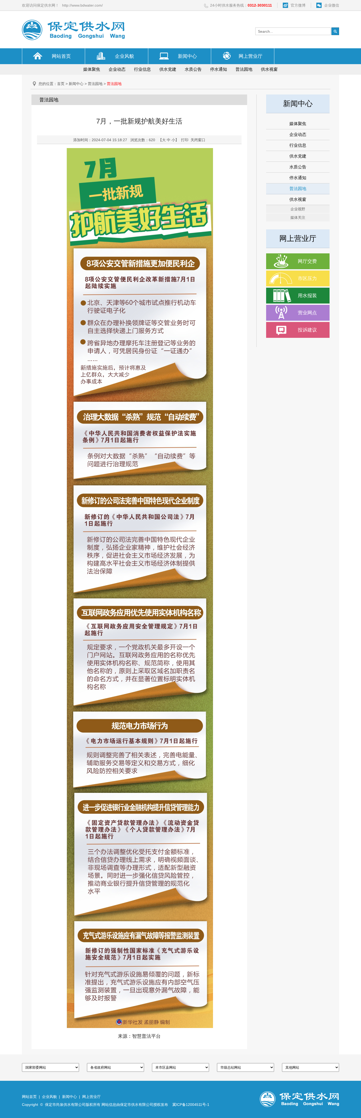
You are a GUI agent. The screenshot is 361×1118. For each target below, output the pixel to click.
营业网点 (307, 312)
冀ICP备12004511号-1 (190, 1104)
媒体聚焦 (91, 69)
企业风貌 (124, 56)
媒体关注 (297, 217)
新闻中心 (187, 56)
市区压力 (307, 278)
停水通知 (218, 69)
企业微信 (331, 5)
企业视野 (297, 209)
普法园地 (243, 69)
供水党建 (167, 69)
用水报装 (307, 295)
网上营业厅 (250, 56)
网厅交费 (307, 261)
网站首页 (61, 56)
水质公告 (193, 69)
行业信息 (142, 69)
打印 (184, 140)
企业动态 (117, 69)
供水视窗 (269, 69)
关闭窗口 (198, 140)
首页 (60, 84)
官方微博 (298, 5)
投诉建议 (307, 330)
